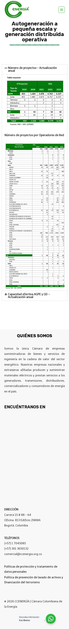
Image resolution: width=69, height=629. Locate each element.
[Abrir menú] (61, 10)
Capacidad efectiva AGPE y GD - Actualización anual (29, 296)
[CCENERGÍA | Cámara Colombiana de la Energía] (17, 9)
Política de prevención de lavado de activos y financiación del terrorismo (33, 580)
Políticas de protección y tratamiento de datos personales (30, 569)
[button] (34, 69)
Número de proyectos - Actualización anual (32, 69)
